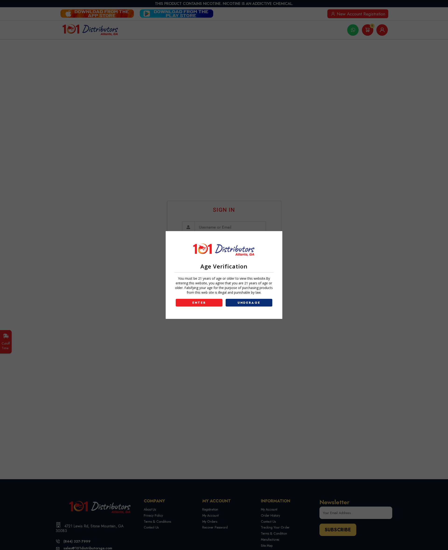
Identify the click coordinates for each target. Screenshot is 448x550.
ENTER (199, 302)
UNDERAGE (249, 302)
